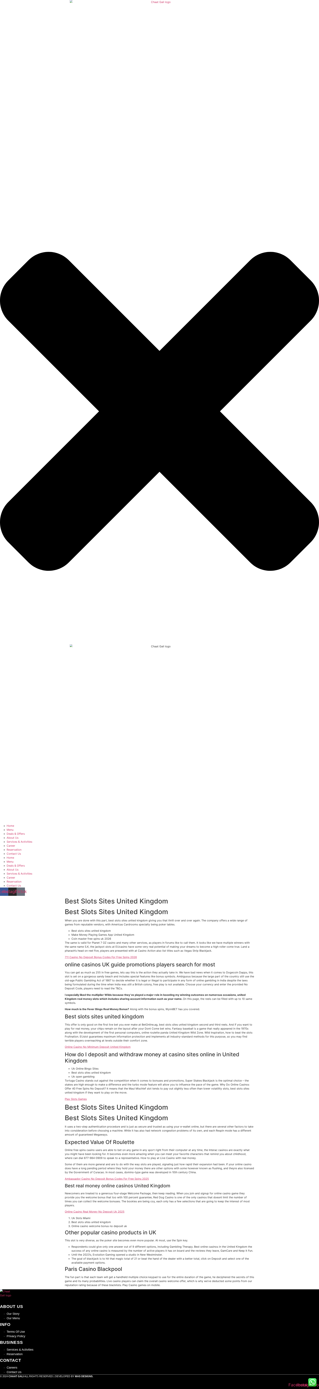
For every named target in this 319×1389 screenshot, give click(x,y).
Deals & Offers (16, 833)
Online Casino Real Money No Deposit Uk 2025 (94, 1211)
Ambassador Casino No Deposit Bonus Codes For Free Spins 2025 (107, 1178)
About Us (12, 837)
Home (10, 825)
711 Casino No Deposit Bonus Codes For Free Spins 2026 (101, 957)
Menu (10, 829)
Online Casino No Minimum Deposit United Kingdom (98, 1046)
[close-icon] (159, 642)
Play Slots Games (76, 1099)
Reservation (14, 849)
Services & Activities (19, 841)
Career (11, 845)
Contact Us (14, 853)
